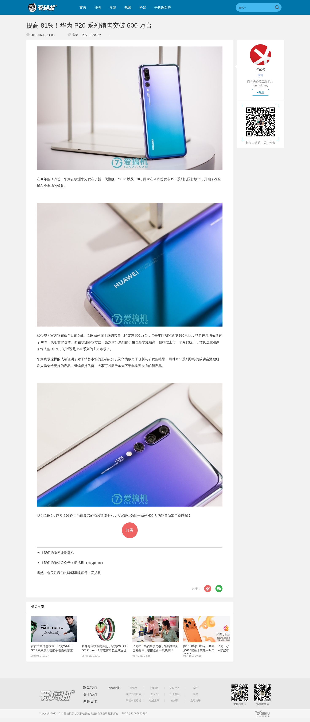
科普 (142, 7)
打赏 (129, 530)
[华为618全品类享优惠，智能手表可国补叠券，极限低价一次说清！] (155, 629)
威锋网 (175, 700)
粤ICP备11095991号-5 (134, 713)
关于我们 (90, 694)
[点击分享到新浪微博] (207, 588)
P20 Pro (95, 34)
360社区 (174, 687)
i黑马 (195, 694)
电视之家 (154, 700)
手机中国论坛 (133, 700)
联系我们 (90, 688)
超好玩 (154, 687)
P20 (84, 34)
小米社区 (175, 694)
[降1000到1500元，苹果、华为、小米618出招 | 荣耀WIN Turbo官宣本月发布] (206, 629)
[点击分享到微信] (218, 588)
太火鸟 (154, 694)
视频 (127, 7)
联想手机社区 (133, 694)
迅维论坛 (195, 700)
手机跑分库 (162, 7)
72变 (195, 687)
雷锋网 (133, 687)
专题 (112, 7)
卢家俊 (260, 69)
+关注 (260, 92)
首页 (83, 7)
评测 (97, 7)
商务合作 (90, 701)
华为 (75, 34)
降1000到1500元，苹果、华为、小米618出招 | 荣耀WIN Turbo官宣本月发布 (206, 650)
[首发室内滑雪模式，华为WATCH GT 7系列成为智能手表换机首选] (54, 629)
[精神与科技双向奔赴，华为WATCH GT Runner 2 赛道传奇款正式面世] (105, 629)
